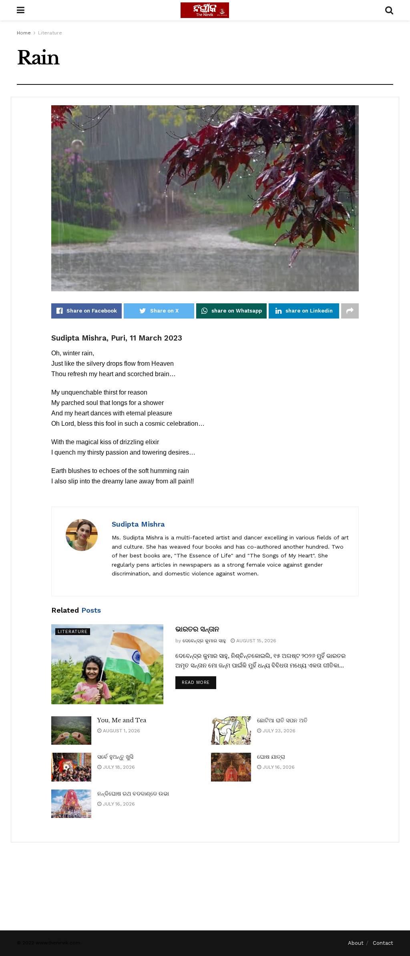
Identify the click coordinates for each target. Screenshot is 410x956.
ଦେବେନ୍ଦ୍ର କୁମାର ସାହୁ (204, 640)
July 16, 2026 (278, 767)
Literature (50, 33)
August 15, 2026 (255, 640)
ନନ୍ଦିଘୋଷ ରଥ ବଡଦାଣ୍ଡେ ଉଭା (133, 793)
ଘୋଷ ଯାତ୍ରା (271, 756)
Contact (383, 943)
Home (24, 33)
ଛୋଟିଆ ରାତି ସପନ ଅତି (282, 720)
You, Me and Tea (121, 720)
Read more (196, 682)
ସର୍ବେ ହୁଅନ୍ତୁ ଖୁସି (115, 756)
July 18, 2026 (118, 767)
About (356, 943)
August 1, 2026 (120, 731)
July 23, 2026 (278, 731)
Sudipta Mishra (138, 524)
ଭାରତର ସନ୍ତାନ (197, 629)
